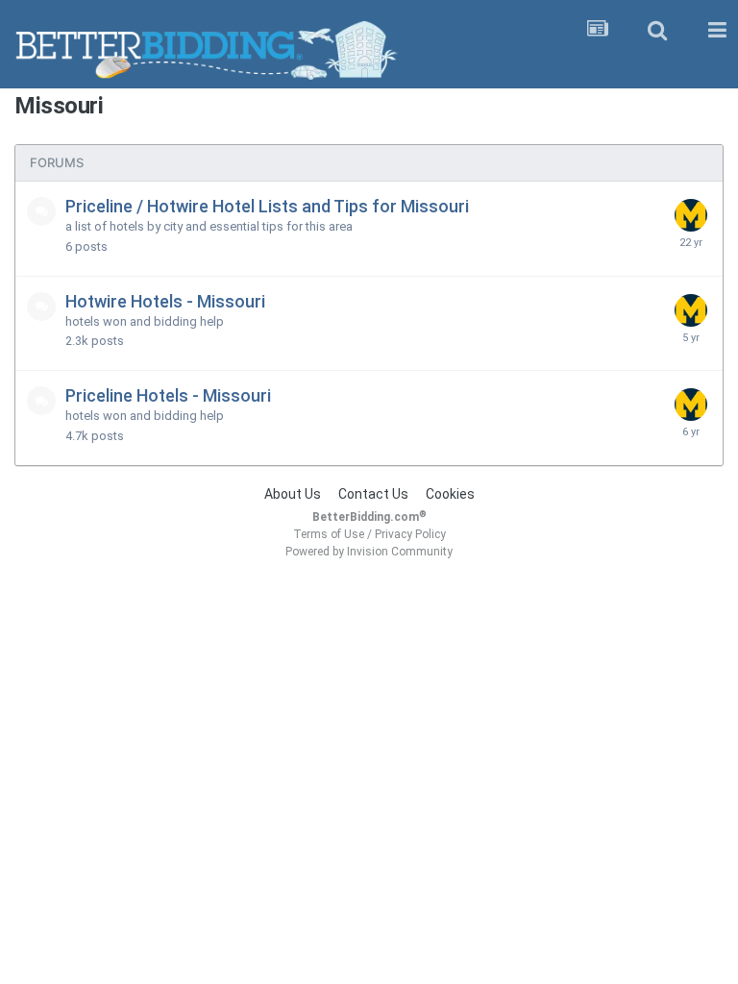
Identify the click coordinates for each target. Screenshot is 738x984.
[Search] (657, 31)
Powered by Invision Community (369, 551)
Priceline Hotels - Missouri (168, 395)
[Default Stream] (598, 31)
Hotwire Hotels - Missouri (165, 301)
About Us (292, 494)
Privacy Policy (410, 534)
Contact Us (373, 494)
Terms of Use (328, 534)
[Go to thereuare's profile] (691, 215)
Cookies (450, 494)
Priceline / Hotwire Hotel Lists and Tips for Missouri (267, 206)
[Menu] (717, 31)
